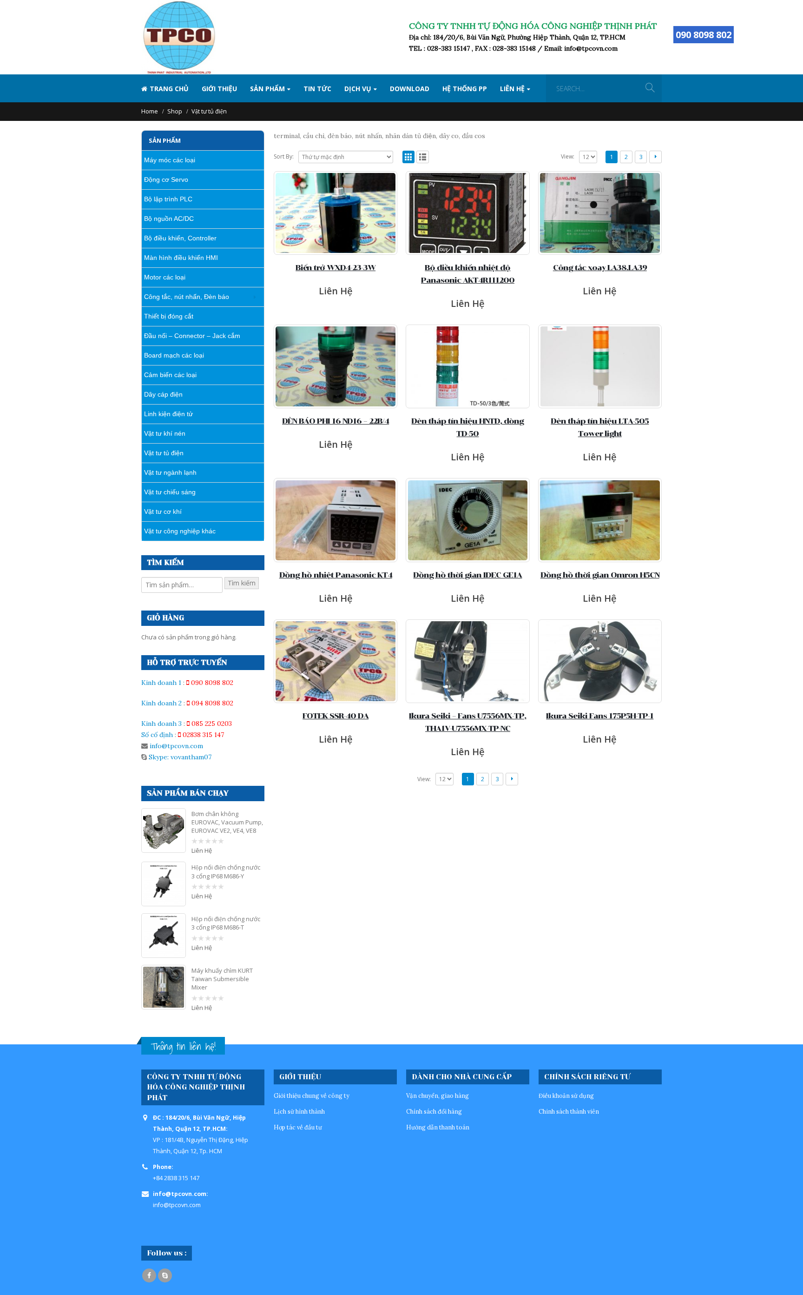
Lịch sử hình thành (299, 1111)
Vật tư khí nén (164, 433)
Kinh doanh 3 (161, 723)
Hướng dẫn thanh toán (437, 1127)
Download (409, 88)
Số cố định (157, 735)
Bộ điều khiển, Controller (180, 238)
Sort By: (284, 156)
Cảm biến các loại (170, 375)
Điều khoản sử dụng (566, 1095)
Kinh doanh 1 (161, 682)
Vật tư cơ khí (163, 511)
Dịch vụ (357, 88)
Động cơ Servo (166, 179)
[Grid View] (408, 157)
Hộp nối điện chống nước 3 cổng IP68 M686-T (225, 923)
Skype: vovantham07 (179, 757)
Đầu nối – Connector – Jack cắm (192, 335)
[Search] (650, 88)
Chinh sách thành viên (569, 1111)
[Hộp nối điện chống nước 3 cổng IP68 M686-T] (163, 935)
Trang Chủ (169, 88)
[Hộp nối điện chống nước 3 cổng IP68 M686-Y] (163, 884)
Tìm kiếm (242, 582)
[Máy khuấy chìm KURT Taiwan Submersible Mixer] (163, 987)
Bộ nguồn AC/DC (169, 218)
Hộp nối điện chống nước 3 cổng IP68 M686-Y (225, 871)
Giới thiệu (219, 88)
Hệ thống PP (464, 88)
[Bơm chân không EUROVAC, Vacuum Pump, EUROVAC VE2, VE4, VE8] (163, 830)
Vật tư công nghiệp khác (180, 531)
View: (567, 156)
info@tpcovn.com (176, 746)
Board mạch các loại (174, 355)
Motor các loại (164, 277)
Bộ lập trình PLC (168, 199)
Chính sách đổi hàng (434, 1111)
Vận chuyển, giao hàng (437, 1095)
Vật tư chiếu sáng (170, 492)
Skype (165, 1275)
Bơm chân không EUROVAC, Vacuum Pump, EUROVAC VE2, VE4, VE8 (227, 822)
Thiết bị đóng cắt (168, 316)
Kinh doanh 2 (161, 703)
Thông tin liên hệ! (183, 1046)
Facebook (149, 1275)
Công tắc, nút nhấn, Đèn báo (186, 296)
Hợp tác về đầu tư (298, 1127)
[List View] (422, 157)
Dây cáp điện (163, 394)
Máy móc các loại (169, 160)
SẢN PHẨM (267, 88)
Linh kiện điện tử (168, 414)
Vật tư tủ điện (164, 453)
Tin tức (317, 88)
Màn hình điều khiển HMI (181, 257)
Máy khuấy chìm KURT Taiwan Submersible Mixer (222, 978)
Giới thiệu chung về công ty (311, 1095)
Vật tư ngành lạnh (170, 472)
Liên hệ (512, 88)
